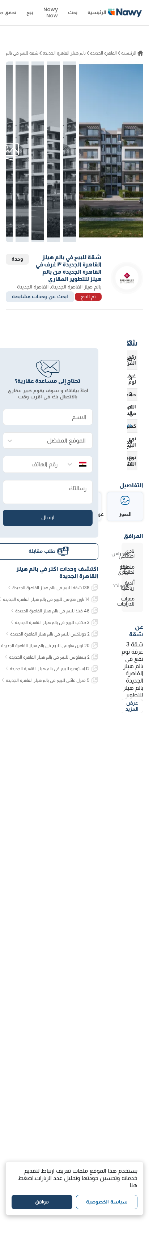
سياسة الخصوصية (107, 1201)
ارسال (47, 517)
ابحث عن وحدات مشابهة (40, 296)
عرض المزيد (132, 706)
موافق (42, 1201)
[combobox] (55, 441)
